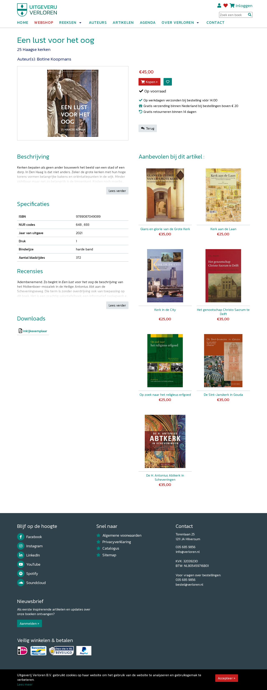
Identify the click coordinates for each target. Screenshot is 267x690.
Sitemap (109, 555)
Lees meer (25, 684)
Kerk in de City (165, 309)
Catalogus (110, 548)
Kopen (150, 81)
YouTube (33, 564)
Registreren (219, 5)
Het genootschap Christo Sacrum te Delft (223, 311)
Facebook (34, 537)
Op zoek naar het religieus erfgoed (165, 394)
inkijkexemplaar (35, 330)
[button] (80, 22)
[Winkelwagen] (232, 5)
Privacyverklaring (116, 542)
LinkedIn (33, 555)
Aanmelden (28, 623)
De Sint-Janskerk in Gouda (223, 394)
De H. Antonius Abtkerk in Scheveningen (165, 477)
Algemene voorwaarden (121, 535)
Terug (150, 128)
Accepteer (225, 678)
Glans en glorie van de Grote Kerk (165, 228)
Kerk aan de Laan (223, 228)
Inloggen (244, 5)
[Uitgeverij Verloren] (37, 9)
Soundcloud (36, 582)
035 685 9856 (185, 546)
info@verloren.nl (188, 551)
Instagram (34, 546)
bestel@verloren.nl (189, 584)
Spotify (32, 573)
